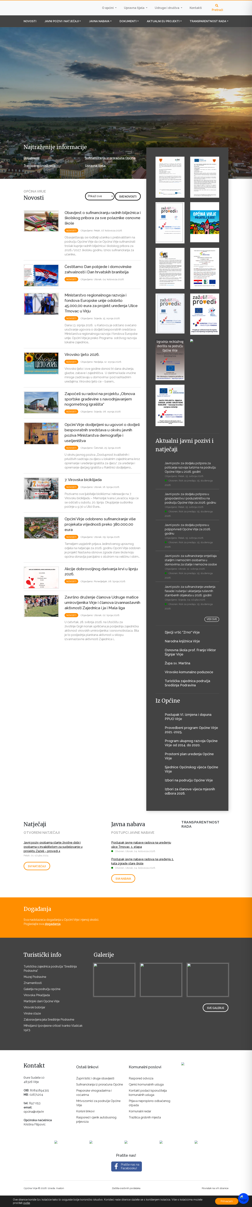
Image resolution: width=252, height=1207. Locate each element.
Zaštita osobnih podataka (126, 1188)
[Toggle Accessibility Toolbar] (243, 1198)
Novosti (30, 21)
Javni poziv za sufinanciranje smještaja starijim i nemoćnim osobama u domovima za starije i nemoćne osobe (191, 560)
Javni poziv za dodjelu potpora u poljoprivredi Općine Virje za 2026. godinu (188, 529)
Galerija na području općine (42, 989)
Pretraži (217, 10)
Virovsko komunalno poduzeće (189, 672)
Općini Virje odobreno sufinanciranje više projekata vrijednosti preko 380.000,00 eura (100, 524)
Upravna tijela (134, 8)
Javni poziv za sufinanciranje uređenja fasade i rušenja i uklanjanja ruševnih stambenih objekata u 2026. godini (190, 591)
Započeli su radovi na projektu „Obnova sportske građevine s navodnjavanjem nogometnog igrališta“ (100, 399)
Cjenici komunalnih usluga (146, 1084)
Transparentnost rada (208, 21)
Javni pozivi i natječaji (61, 21)
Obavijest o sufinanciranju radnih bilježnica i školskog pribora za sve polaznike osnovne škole (103, 218)
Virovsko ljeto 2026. (82, 354)
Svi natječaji (37, 866)
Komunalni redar (140, 1111)
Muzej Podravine (35, 977)
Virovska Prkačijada (37, 995)
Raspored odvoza (141, 1078)
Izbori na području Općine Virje (189, 780)
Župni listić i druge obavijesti (95, 1078)
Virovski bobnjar (34, 1007)
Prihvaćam (227, 1201)
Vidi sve (212, 619)
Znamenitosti (33, 983)
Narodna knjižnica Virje (182, 641)
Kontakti (196, 8)
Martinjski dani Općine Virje (41, 1001)
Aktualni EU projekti (163, 21)
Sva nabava (123, 878)
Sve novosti (128, 196)
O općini (108, 8)
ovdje (26, 1202)
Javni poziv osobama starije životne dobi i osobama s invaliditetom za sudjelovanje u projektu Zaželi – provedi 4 (53, 847)
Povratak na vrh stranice (215, 1188)
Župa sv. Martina (177, 663)
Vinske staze (32, 1013)
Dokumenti (128, 21)
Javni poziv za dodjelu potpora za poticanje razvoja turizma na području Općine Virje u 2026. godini (190, 467)
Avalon (60, 1188)
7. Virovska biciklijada (83, 479)
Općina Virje (47, 7)
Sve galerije (215, 1008)
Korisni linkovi (85, 1111)
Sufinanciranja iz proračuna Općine (110, 158)
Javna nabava (99, 21)
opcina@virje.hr (34, 1111)
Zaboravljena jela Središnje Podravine (49, 1019)
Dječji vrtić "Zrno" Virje (182, 632)
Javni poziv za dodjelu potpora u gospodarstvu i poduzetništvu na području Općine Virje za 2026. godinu (190, 498)
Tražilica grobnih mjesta (145, 1117)
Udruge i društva (167, 8)
